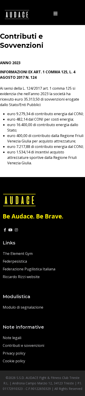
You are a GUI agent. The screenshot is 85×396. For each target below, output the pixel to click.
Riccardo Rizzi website (21, 276)
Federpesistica (15, 261)
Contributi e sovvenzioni (23, 345)
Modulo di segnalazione (23, 307)
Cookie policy (14, 360)
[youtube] (10, 229)
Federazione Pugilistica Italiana (29, 269)
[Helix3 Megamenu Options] (55, 13)
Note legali (12, 337)
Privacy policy (14, 353)
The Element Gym (18, 253)
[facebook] (5, 229)
